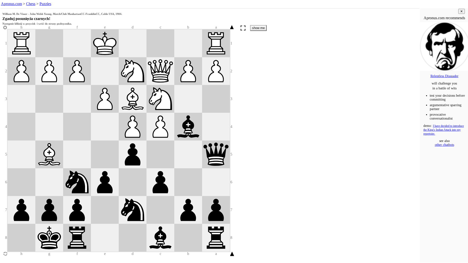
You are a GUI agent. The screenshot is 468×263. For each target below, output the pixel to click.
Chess (30, 4)
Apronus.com (11, 4)
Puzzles (45, 4)
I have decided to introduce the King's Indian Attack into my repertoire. (443, 129)
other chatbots (444, 145)
